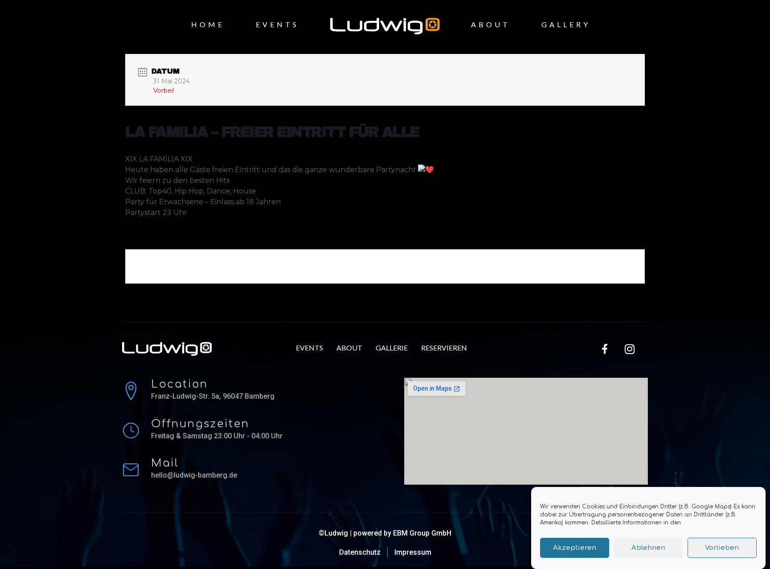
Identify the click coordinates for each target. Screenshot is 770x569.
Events (277, 24)
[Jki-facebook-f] (605, 349)
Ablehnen (648, 548)
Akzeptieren (574, 548)
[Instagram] (629, 349)
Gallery (565, 24)
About (490, 24)
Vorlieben (722, 548)
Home (208, 24)
